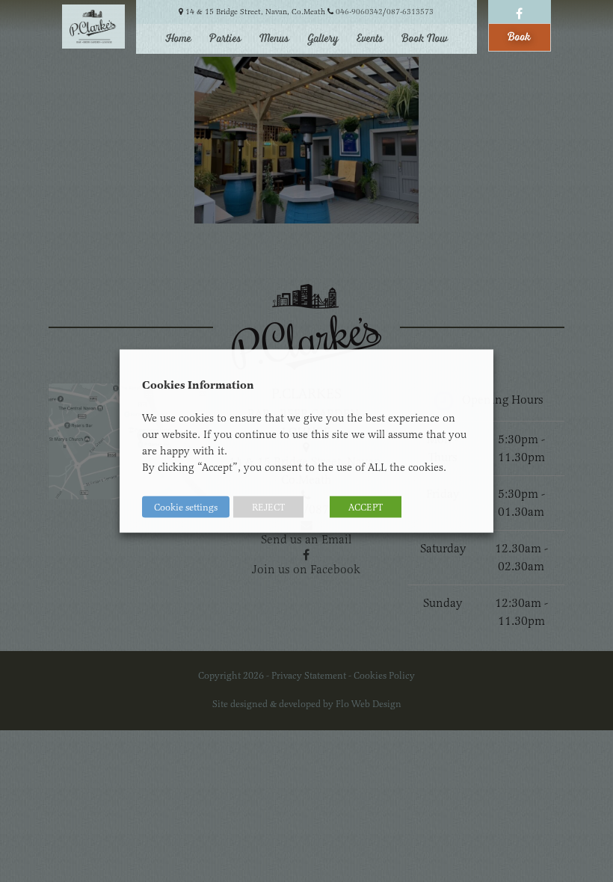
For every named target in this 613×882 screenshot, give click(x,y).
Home (178, 38)
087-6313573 (410, 11)
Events (370, 38)
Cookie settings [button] (186, 507)
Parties (225, 38)
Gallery (323, 38)
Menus (274, 38)
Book (519, 37)
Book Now (424, 38)
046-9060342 (359, 11)
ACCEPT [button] (365, 507)
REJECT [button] (268, 507)
